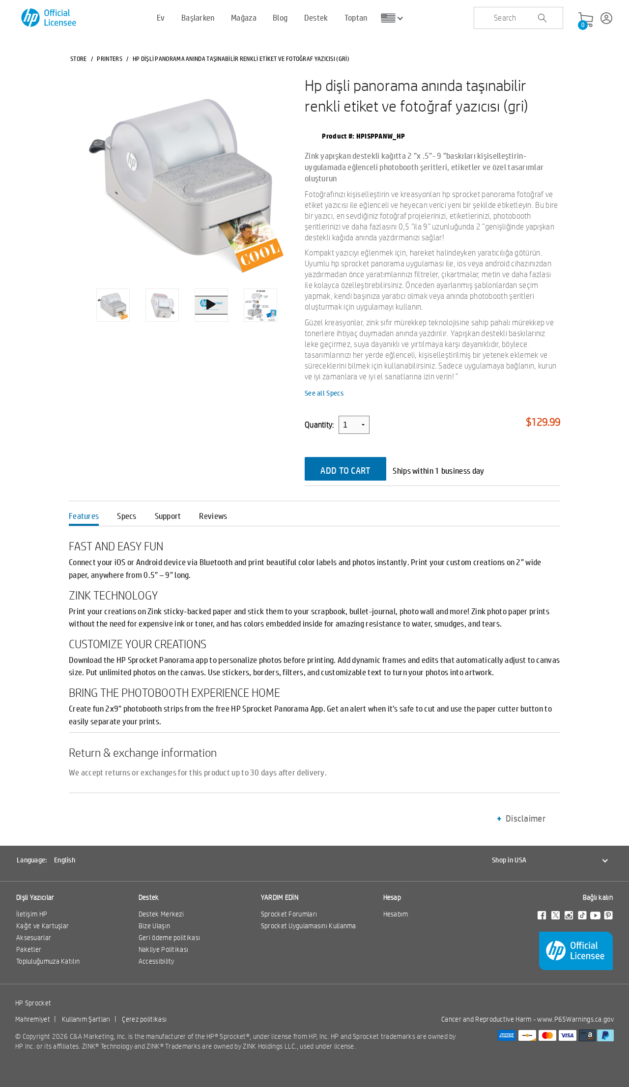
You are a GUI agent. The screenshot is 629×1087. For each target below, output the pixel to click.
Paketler (28, 949)
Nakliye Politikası (163, 949)
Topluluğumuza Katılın (48, 961)
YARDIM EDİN (279, 897)
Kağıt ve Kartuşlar (42, 925)
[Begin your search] (542, 18)
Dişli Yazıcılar (35, 897)
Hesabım (395, 914)
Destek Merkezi (161, 914)
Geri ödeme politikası (169, 937)
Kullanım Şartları (86, 1019)
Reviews (213, 515)
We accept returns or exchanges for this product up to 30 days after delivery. (198, 772)
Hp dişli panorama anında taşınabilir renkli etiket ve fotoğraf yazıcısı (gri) (416, 95)
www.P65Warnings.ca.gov (575, 1019)
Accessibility (156, 961)
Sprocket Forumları (289, 914)
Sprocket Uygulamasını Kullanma (308, 925)
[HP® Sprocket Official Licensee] (49, 18)
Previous (79, 298)
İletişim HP (31, 914)
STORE (78, 58)
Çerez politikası (144, 1019)
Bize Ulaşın (154, 925)
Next (294, 298)
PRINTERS (109, 58)
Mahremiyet (32, 1019)
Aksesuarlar (33, 937)
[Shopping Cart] (586, 20)
